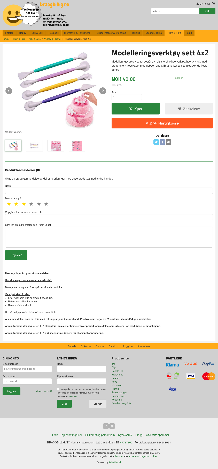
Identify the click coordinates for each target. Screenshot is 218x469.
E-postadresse (10, 363)
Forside (9, 32)
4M (113, 363)
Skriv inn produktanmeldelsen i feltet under (28, 224)
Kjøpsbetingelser (71, 435)
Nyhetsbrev (125, 435)
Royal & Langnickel (122, 403)
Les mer (98, 403)
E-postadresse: (65, 376)
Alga (114, 367)
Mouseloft (117, 385)
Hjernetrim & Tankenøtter (77, 32)
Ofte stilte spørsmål (157, 435)
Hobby (22, 32)
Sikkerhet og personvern (100, 435)
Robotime (117, 399)
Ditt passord (9, 376)
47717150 (126, 442)
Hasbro (115, 378)
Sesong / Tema (153, 32)
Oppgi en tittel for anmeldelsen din (23, 212)
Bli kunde (86, 346)
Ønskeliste (191, 108)
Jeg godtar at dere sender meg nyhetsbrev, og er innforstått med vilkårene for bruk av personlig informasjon (81, 393)
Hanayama (117, 374)
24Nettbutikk (115, 462)
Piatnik (115, 388)
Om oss (100, 346)
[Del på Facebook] (162, 142)
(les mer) (72, 396)
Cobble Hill (117, 371)
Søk (207, 11)
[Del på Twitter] (156, 142)
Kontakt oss (143, 346)
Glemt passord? (44, 391)
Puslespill (54, 32)
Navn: (60, 363)
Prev (12, 90)
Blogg (139, 435)
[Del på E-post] (168, 142)
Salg (189, 32)
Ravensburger (119, 392)
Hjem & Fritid (174, 32)
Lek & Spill (37, 32)
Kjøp (138, 108)
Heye (114, 381)
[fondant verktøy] (55, 88)
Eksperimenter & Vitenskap (111, 32)
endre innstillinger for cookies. (143, 456)
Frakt (55, 435)
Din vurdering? (13, 198)
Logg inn (128, 346)
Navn (8, 185)
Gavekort (114, 346)
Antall (115, 92)
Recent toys (118, 396)
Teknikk (136, 32)
